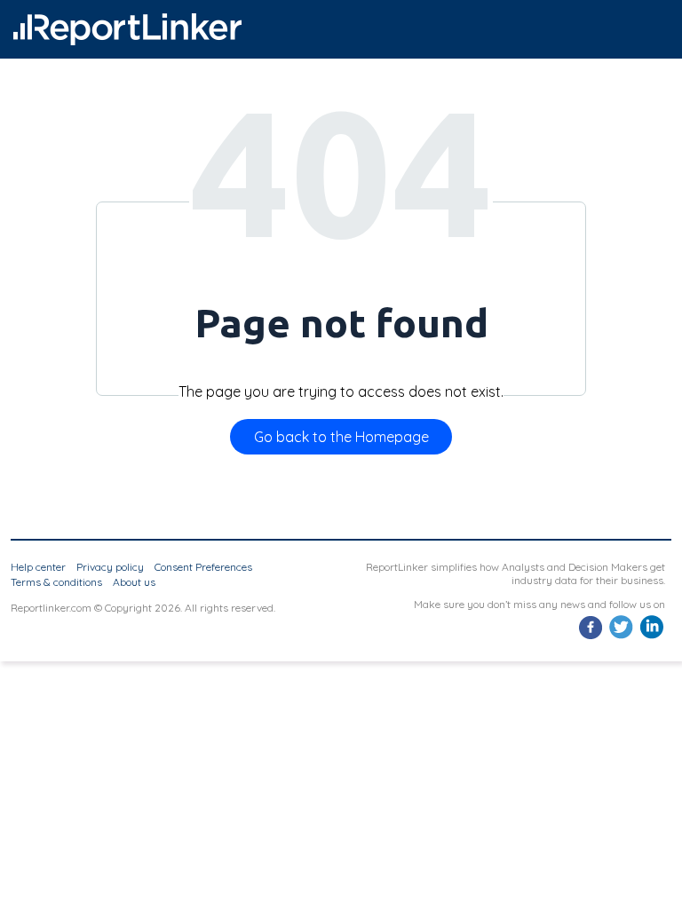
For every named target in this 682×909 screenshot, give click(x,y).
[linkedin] (651, 637)
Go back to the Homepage (341, 437)
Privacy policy (110, 566)
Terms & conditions (56, 582)
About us (134, 582)
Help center (38, 566)
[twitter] (621, 637)
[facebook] (591, 637)
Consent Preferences (203, 566)
